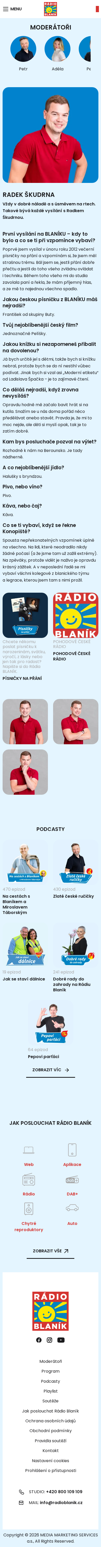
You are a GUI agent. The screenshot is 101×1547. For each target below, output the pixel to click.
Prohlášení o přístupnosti (50, 1471)
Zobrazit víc (47, 1070)
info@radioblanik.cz (61, 1503)
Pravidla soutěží (51, 1441)
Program (50, 1371)
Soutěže (50, 1401)
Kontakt (50, 1451)
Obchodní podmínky (51, 1431)
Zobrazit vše (47, 1251)
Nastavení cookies (50, 1461)
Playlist (51, 1391)
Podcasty (50, 1381)
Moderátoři (50, 1361)
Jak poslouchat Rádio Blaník (50, 1411)
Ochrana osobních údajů (50, 1421)
